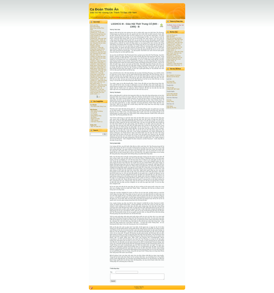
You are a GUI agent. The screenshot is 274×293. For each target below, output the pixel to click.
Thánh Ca (93, 17)
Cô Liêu (169, 100)
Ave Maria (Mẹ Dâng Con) (98, 106)
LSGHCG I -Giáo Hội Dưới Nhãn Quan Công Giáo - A (98, 67)
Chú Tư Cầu (170, 87)
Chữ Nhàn (170, 106)
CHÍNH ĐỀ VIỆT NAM (173, 89)
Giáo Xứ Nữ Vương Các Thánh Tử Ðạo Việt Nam (113, 12)
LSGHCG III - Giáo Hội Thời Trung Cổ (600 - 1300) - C (98, 78)
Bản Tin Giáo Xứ (96, 126)
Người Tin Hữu (95, 118)
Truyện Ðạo (100, 17)
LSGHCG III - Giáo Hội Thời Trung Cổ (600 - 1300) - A (98, 70)
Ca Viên (136, 17)
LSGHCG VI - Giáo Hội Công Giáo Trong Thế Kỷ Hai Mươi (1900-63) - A (97, 49)
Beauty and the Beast (173, 76)
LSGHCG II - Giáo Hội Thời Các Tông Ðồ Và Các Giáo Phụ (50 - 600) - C (98, 43)
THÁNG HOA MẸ (95, 46)
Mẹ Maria (93, 117)
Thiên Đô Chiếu (171, 83)
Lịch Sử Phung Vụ (95, 31)
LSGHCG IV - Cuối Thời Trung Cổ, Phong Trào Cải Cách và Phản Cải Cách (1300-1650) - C (98, 92)
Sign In (182, 17)
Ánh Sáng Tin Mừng (97, 111)
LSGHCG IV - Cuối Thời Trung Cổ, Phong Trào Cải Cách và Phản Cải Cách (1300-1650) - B (98, 35)
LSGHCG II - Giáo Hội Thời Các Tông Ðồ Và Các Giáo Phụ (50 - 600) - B (98, 53)
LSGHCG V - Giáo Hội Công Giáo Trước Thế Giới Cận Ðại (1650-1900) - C (98, 82)
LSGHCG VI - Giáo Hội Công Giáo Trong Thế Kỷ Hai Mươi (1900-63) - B (97, 74)
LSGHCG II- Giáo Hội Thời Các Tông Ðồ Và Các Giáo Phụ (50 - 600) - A (98, 58)
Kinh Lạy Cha (94, 25)
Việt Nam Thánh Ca (96, 121)
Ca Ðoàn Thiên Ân (104, 9)
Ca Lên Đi (94, 112)
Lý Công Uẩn (170, 81)
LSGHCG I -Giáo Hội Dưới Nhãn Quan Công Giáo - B (98, 64)
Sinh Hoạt (123, 17)
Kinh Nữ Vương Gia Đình (174, 38)
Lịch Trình (130, 17)
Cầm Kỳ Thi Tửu (171, 107)
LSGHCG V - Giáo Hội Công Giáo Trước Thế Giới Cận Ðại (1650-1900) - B (98, 86)
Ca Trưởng (94, 114)
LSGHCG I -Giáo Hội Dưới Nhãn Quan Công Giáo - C (98, 61)
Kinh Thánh (108, 17)
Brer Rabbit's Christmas (173, 75)
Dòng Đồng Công (96, 115)
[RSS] (91, 288)
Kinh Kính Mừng (95, 26)
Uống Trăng (170, 101)
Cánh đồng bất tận (172, 94)
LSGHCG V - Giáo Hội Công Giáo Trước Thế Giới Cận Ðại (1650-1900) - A (175, 53)
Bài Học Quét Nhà (172, 95)
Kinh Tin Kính (171, 36)
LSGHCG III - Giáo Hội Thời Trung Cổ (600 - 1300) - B (98, 39)
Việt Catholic (94, 120)
